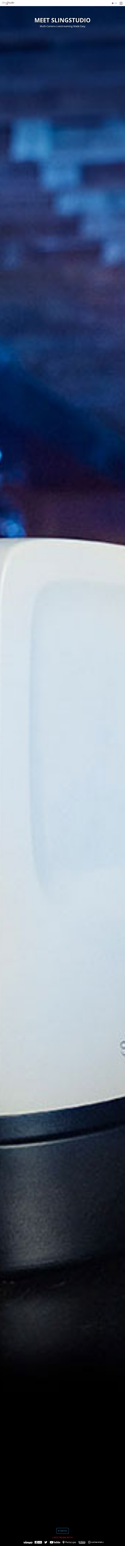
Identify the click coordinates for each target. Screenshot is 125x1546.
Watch (63, 1531)
